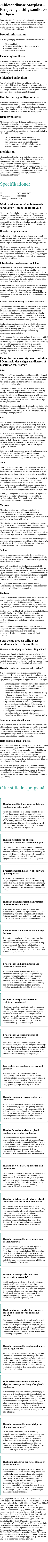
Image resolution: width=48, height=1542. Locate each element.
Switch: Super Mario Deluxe (18, 1512)
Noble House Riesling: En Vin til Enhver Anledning (21, 1531)
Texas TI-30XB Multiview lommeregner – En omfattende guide (20, 1499)
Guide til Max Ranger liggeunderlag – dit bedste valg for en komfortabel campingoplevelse (23, 1538)
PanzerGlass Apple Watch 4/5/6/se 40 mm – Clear (23, 1533)
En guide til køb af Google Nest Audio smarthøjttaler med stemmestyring (21, 1529)
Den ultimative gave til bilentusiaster (18, 1525)
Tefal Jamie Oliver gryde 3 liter (27, 1519)
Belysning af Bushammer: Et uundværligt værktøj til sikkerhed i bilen (22, 1513)
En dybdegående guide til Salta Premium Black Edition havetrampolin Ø (24, 1516)
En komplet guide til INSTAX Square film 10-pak (20, 1506)
